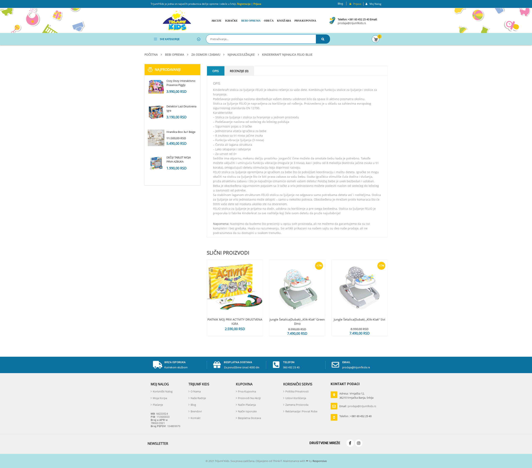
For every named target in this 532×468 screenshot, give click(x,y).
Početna (151, 54)
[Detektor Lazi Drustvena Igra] (156, 112)
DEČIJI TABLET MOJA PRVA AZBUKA (178, 159)
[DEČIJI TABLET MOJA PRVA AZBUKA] (156, 163)
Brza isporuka (175, 362)
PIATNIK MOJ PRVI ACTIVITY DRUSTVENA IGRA (234, 321)
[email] (335, 365)
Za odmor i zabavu (205, 54)
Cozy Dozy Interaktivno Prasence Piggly (180, 83)
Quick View (235, 279)
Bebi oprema (174, 54)
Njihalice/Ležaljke (241, 54)
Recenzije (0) (239, 71)
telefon (288, 362)
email (346, 362)
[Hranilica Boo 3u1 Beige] (156, 138)
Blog (340, 3)
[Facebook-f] (350, 443)
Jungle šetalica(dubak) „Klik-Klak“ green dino (297, 321)
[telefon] (276, 365)
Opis (215, 71)
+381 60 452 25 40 (358, 19)
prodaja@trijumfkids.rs (352, 23)
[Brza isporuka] (157, 365)
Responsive (319, 461)
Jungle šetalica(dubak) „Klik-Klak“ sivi (359, 319)
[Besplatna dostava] (217, 365)
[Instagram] (358, 443)
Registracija (243, 4)
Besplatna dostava (238, 362)
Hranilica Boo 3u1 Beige (180, 132)
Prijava (257, 4)
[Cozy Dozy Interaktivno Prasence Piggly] (156, 86)
